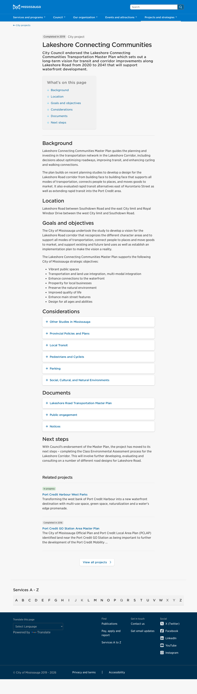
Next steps (58, 122)
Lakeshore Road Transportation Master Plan (81, 403)
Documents (59, 116)
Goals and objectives (66, 103)
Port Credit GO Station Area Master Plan (70, 528)
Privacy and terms (84, 672)
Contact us (138, 623)
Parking (55, 368)
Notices (55, 426)
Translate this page (23, 619)
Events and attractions (119, 17)
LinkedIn (170, 638)
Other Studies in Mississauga (70, 321)
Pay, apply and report (111, 633)
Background (60, 90)
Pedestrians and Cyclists (67, 356)
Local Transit (59, 345)
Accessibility (117, 672)
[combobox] (153, 7)
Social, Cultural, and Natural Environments (79, 380)
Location (57, 96)
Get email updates (142, 631)
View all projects (95, 562)
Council (58, 17)
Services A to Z (111, 642)
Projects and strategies (159, 17)
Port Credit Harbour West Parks (64, 494)
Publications (109, 623)
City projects (22, 25)
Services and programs (28, 17)
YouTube (171, 645)
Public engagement (63, 414)
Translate (43, 632)
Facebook (171, 631)
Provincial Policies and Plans (70, 333)
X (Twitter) (172, 623)
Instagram (171, 652)
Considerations (61, 109)
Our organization (84, 17)
